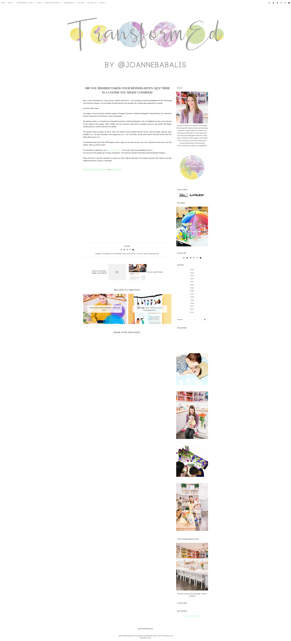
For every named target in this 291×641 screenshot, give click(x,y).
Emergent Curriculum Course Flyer (95, 169)
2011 (192, 312)
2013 (192, 306)
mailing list (92, 3)
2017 (192, 294)
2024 (192, 272)
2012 (192, 309)
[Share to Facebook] (121, 250)
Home (3, 3)
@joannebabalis (145, 628)
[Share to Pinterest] (129, 250)
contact (102, 3)
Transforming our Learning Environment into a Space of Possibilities (148, 635)
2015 (192, 300)
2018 (192, 291)
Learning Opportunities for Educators (119, 254)
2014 (192, 303)
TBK (149, 638)
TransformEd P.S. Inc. (25, 3)
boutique (81, 3)
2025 (192, 269)
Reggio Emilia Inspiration (148, 254)
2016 (192, 297)
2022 (192, 278)
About (10, 3)
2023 (192, 275)
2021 (192, 282)
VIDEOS (39, 3)
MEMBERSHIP (69, 3)
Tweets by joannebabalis (192, 616)
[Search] (205, 319)
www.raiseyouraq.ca (113, 150)
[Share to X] (124, 250)
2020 (192, 285)
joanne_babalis (116, 169)
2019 (192, 288)
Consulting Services (52, 3)
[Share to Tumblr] (127, 250)
